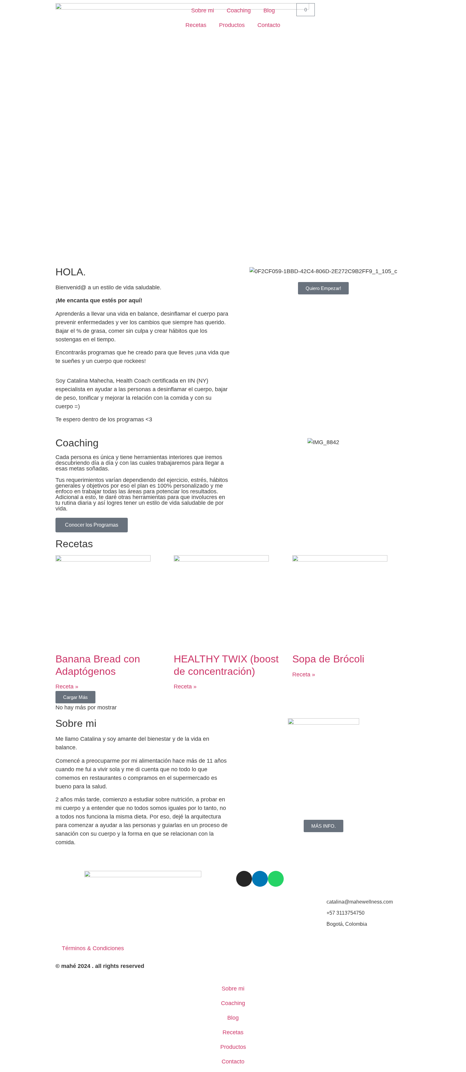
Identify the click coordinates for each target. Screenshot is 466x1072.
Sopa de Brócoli (328, 659)
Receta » (66, 686)
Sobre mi (202, 10)
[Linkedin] (260, 879)
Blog (269, 10)
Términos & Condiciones (93, 948)
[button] (75, 697)
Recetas (195, 25)
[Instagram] (244, 879)
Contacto (268, 25)
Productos (232, 25)
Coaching (239, 10)
